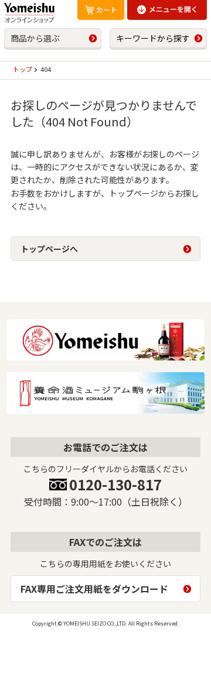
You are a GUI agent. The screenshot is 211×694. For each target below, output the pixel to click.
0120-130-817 (115, 484)
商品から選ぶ (35, 38)
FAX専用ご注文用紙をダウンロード (94, 589)
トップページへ (49, 249)
